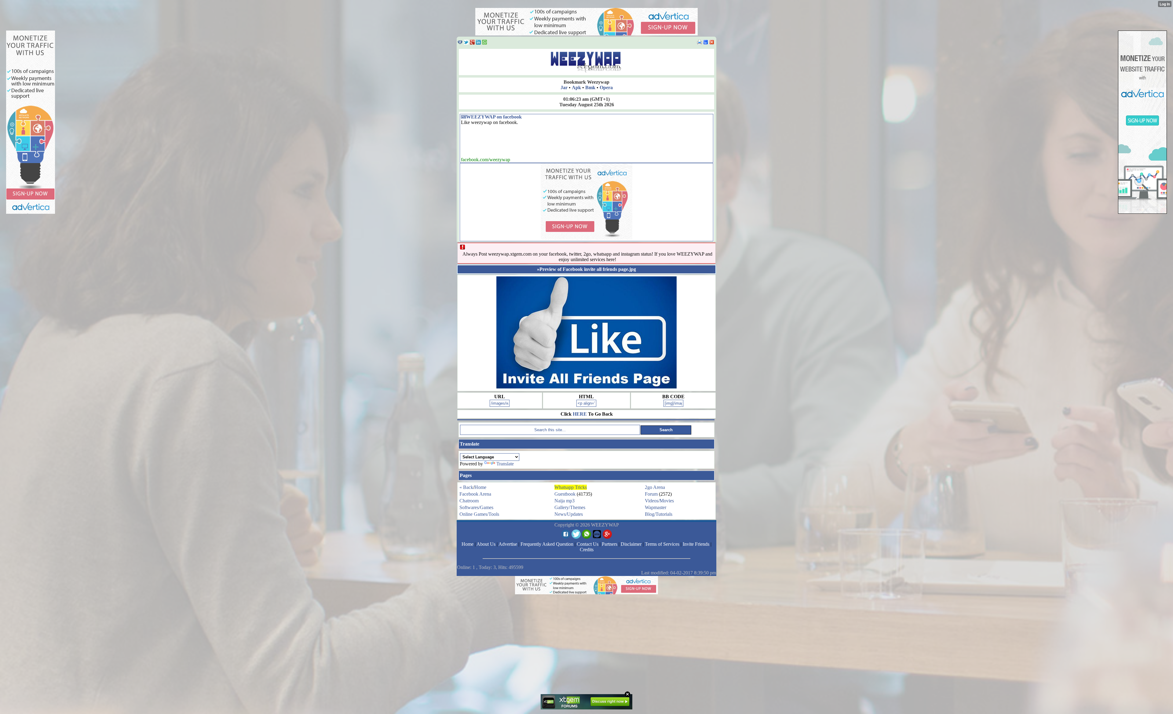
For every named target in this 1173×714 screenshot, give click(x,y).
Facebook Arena (475, 494)
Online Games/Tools (479, 514)
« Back (466, 487)
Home (480, 487)
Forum (651, 494)
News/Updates (568, 514)
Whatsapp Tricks (570, 487)
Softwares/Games (476, 507)
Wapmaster (655, 507)
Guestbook (565, 494)
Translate (505, 463)
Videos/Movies (659, 500)
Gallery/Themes (569, 507)
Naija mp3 (564, 500)
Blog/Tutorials (658, 514)
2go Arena (655, 487)
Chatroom (469, 500)
